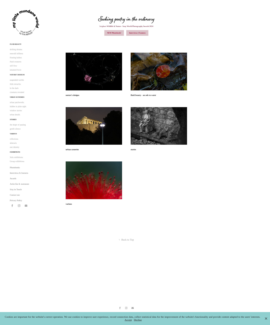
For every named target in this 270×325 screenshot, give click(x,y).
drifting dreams (16, 49)
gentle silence (15, 129)
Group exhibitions (17, 161)
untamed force (15, 70)
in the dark (14, 88)
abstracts (13, 143)
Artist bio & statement (19, 184)
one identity (14, 147)
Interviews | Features (137, 33)
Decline (138, 320)
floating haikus (16, 58)
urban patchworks (17, 102)
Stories (13, 119)
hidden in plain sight (18, 106)
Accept (128, 320)
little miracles (15, 84)
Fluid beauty (15, 44)
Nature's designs (17, 75)
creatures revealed (17, 92)
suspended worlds (17, 80)
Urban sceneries (17, 97)
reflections (14, 139)
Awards (13, 178)
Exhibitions (15, 152)
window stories (16, 111)
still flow (13, 66)
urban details (15, 115)
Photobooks (15, 168)
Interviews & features (19, 173)
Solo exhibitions (16, 157)
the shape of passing (18, 125)
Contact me (15, 195)
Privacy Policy (16, 200)
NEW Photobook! (114, 33)
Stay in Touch (16, 189)
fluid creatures (15, 62)
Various (13, 134)
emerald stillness (16, 54)
